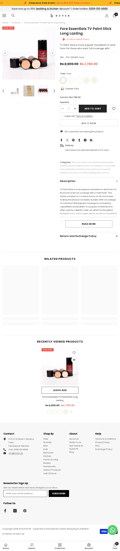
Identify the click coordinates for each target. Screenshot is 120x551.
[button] (5, 53)
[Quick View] (74, 360)
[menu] (4, 15)
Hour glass (92, 169)
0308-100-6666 (98, 8)
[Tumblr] (79, 140)
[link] (20, 318)
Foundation (80, 169)
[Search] (13, 15)
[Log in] (107, 15)
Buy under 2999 (107, 165)
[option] (28, 53)
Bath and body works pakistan (86, 162)
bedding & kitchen (47, 8)
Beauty (105, 162)
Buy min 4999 (92, 165)
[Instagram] (15, 510)
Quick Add (60, 390)
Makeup (93, 172)
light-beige (65, 411)
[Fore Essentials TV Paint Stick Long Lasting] (60, 366)
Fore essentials (67, 169)
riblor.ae (19, 533)
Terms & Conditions (84, 116)
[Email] (91, 140)
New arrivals (103, 172)
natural (60, 411)
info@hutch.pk (16, 453)
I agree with (69, 116)
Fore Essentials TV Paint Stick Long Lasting (60, 398)
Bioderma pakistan (76, 165)
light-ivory (54, 411)
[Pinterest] (73, 140)
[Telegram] (85, 140)
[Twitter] (67, 140)
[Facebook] (61, 140)
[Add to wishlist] (114, 109)
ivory (49, 411)
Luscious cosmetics (78, 172)
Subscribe (59, 493)
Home (5, 22)
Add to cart (93, 108)
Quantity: (65, 102)
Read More (89, 224)
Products (16, 22)
